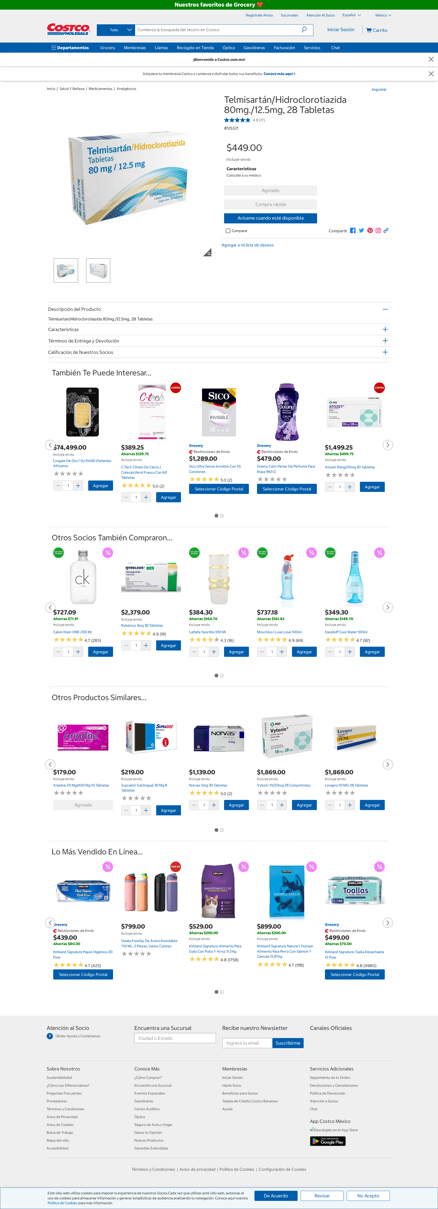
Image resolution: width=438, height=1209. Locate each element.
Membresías (135, 47)
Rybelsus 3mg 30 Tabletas (142, 625)
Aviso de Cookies (60, 1124)
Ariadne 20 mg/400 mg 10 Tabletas (81, 785)
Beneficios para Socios (240, 1093)
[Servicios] (321, 47)
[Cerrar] (431, 59)
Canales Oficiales (331, 1028)
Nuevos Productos (149, 1140)
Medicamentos (101, 88)
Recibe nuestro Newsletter (255, 1028)
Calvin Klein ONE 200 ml (72, 632)
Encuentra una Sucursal (163, 1028)
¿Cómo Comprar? (148, 1077)
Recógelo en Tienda (195, 47)
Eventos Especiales (149, 1093)
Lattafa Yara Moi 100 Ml (207, 632)
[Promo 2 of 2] (222, 516)
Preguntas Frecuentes (64, 1093)
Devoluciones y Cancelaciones (334, 1085)
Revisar (322, 1196)
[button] (307, 30)
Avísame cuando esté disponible (271, 218)
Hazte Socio (231, 1085)
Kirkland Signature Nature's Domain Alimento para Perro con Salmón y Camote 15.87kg (285, 951)
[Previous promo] (50, 445)
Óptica (229, 47)
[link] (353, 230)
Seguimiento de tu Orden (330, 1077)
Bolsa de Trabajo (60, 1132)
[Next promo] (388, 445)
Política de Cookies (63, 1203)
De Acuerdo (276, 1196)
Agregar (100, 485)
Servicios (312, 47)
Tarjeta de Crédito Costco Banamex (250, 1101)
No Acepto (368, 1196)
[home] (69, 29)
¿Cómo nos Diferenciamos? (68, 1085)
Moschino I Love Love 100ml (279, 632)
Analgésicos (126, 88)
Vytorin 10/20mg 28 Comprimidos (284, 785)
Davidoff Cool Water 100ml (346, 632)
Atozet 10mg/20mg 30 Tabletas (350, 467)
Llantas (161, 47)
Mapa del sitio (58, 1140)
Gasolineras (254, 47)
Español (349, 15)
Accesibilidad (57, 1148)
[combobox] (115, 30)
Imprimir (379, 89)
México (381, 15)
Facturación (284, 47)
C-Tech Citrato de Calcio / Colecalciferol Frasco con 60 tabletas (144, 472)
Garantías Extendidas (151, 1148)
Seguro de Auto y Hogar (153, 1124)
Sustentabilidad (59, 1077)
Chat (335, 47)
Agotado (271, 190)
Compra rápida (271, 204)
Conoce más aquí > (279, 73)
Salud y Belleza (72, 88)
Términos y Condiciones (65, 1109)
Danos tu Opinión (148, 1132)
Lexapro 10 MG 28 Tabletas (346, 785)
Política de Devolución (327, 1093)
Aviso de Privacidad (62, 1117)
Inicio (51, 88)
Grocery (107, 47)
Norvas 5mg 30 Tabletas (208, 785)
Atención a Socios (324, 1101)
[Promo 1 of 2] (216, 516)
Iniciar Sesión (340, 29)
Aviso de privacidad (197, 1169)
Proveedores (57, 1101)
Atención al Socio (68, 1028)
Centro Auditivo (146, 1109)
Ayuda (227, 1109)
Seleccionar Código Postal (219, 488)
